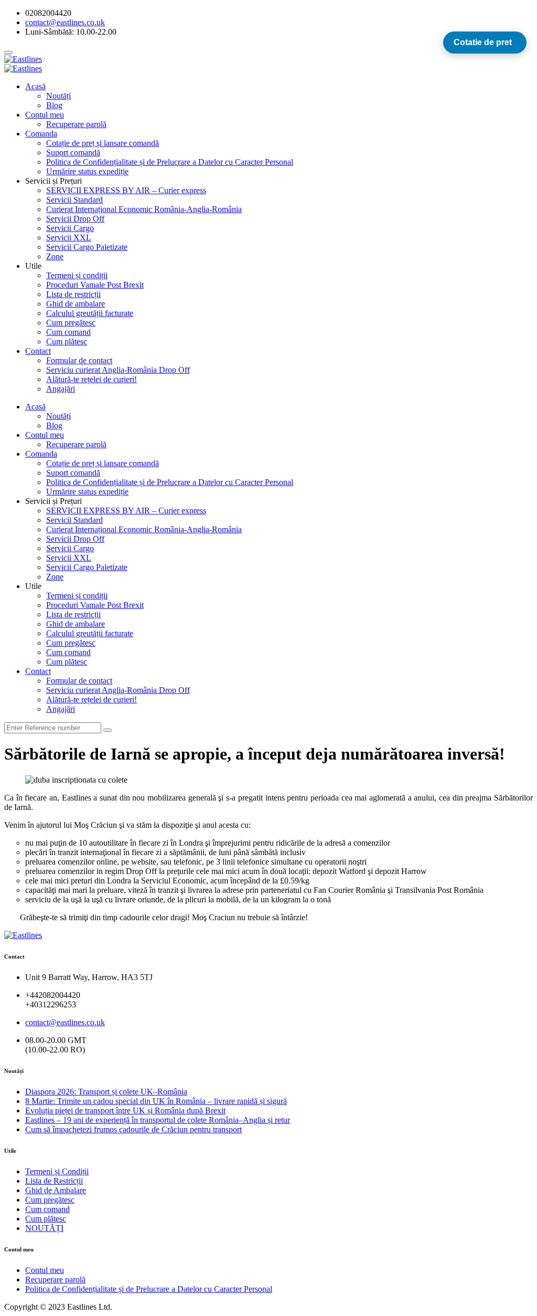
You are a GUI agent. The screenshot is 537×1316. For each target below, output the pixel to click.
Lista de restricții (73, 294)
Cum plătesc (66, 341)
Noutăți (58, 95)
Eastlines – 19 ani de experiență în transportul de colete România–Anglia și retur (157, 1119)
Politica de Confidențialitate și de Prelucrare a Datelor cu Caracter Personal (169, 161)
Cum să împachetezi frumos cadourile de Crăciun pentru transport (133, 1129)
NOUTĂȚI (44, 1228)
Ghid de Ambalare (55, 1190)
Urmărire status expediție (87, 171)
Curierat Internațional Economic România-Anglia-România (144, 209)
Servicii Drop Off (75, 218)
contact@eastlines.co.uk (65, 1022)
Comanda (41, 133)
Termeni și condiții (77, 275)
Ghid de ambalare (75, 303)
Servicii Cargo (70, 228)
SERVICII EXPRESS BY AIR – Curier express (126, 190)
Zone (54, 256)
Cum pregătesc (70, 322)
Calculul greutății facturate (89, 313)
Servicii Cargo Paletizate (86, 247)
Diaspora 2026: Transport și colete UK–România (106, 1091)
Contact (38, 350)
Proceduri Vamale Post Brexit (95, 284)
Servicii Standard (74, 199)
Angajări (60, 388)
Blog (54, 105)
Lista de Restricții (54, 1180)
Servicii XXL (68, 237)
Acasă (35, 86)
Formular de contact (79, 360)
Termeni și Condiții (57, 1171)
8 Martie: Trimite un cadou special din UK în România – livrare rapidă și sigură (156, 1101)
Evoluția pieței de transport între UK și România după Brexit (125, 1110)
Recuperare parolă (76, 124)
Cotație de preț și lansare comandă (102, 143)
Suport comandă (73, 152)
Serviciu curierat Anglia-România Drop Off (118, 369)
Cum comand (68, 332)
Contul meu (44, 114)
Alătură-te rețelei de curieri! (91, 379)
